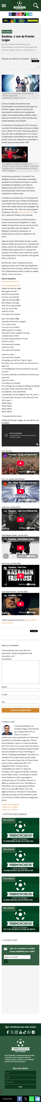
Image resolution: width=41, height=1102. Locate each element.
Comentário (7, 659)
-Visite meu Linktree (9, 810)
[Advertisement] (20, 990)
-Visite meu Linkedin (10, 807)
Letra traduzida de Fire (10, 286)
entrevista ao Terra (26, 212)
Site (3, 702)
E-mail (5, 694)
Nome (5, 687)
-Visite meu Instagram (10, 804)
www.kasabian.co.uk (10, 281)
